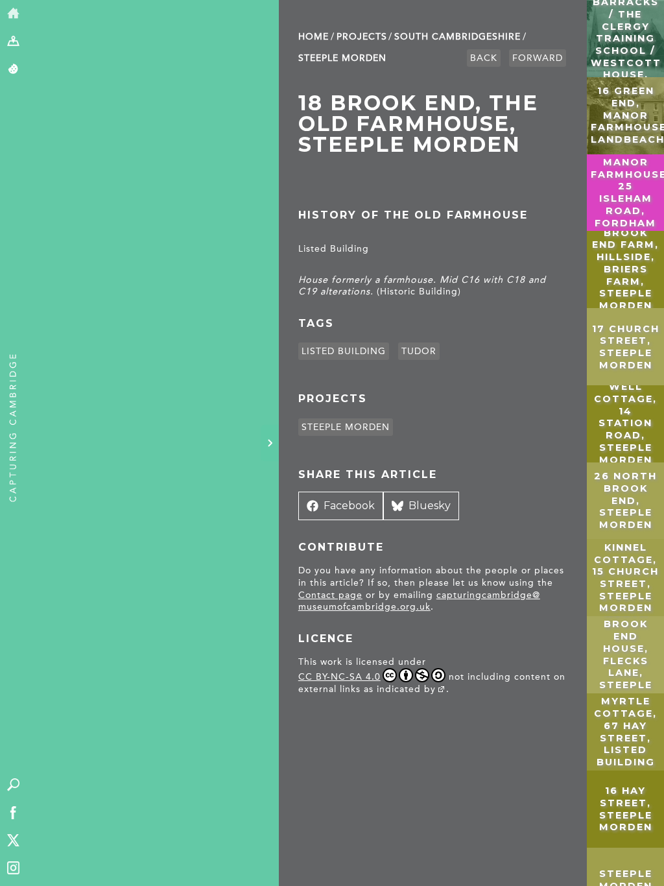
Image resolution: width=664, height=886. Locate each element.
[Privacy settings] (13, 70)
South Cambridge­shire (457, 36)
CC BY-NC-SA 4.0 (339, 676)
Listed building (344, 351)
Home (313, 36)
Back (483, 58)
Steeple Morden (342, 58)
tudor (418, 351)
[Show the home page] (13, 14)
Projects (362, 36)
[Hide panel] (270, 443)
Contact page (330, 595)
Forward (537, 58)
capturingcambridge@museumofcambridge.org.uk (419, 601)
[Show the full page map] (13, 42)
